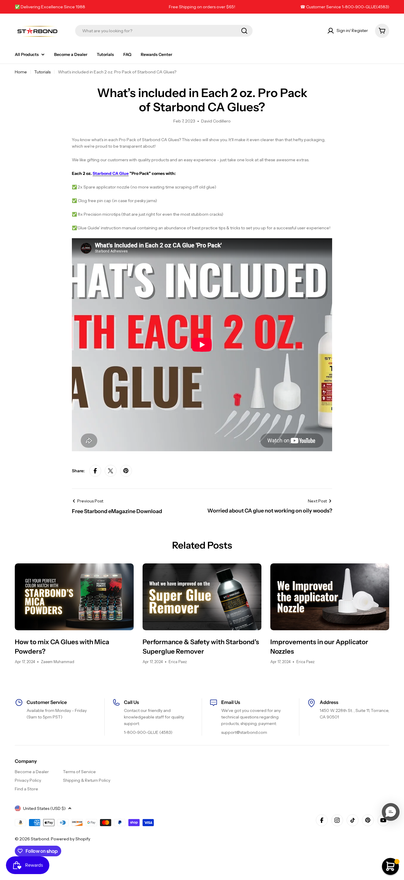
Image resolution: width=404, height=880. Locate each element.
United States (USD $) (44, 808)
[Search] (244, 30)
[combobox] (164, 31)
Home (21, 72)
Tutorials (42, 72)
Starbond (40, 839)
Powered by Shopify (70, 839)
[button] (391, 812)
